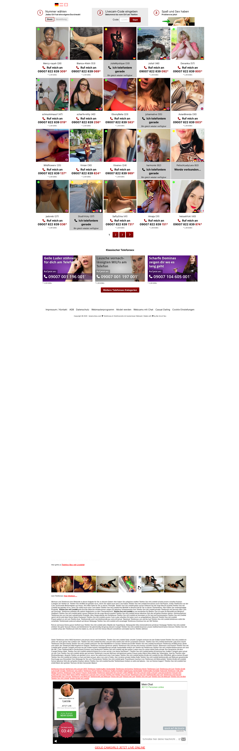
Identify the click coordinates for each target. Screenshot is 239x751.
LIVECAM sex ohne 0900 (60, 675)
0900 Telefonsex (89, 669)
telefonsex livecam (58, 669)
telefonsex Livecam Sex (90, 675)
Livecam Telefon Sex (107, 675)
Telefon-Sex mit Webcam (161, 677)
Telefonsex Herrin (140, 669)
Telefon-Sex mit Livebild (73, 565)
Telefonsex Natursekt (105, 673)
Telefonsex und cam (138, 675)
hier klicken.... (70, 596)
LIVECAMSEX (128, 673)
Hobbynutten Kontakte (151, 671)
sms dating (79, 671)
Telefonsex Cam (153, 669)
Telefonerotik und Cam (154, 675)
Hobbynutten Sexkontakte (105, 669)
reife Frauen (76, 673)
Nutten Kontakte (117, 671)
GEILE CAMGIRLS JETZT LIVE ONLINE (120, 747)
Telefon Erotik (180, 669)
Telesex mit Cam (129, 677)
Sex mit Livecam (140, 673)
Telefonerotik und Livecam (61, 677)
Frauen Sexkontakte (89, 673)
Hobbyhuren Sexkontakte (132, 671)
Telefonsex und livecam (172, 675)
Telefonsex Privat (89, 671)
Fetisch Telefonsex (104, 671)
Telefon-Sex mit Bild (178, 677)
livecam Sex (176, 673)
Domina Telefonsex (64, 673)
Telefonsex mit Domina (124, 669)
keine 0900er (76, 675)
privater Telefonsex (67, 671)
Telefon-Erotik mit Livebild (79, 678)
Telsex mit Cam (116, 677)
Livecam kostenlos (165, 673)
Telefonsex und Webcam (81, 677)
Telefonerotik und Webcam (100, 677)
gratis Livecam (151, 673)
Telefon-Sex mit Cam (143, 677)
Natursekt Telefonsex (168, 671)
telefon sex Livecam (122, 675)
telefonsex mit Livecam (74, 669)
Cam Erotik (55, 671)
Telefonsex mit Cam (167, 669)
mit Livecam (117, 673)
